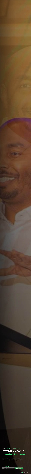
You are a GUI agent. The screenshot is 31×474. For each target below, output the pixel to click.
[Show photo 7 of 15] (24, 472)
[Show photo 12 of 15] (27, 472)
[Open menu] (28, 1)
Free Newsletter (25, 1)
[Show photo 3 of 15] (21, 472)
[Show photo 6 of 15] (23, 472)
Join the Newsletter (18, 468)
